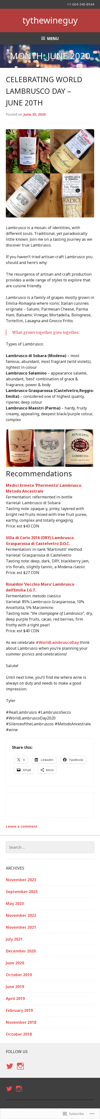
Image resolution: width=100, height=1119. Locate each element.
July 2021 (14, 939)
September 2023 (21, 891)
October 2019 (19, 974)
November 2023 (21, 879)
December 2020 (21, 951)
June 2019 (15, 986)
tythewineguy (50, 20)
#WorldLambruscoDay (57, 642)
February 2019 (19, 1010)
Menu (53, 38)
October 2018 (19, 1034)
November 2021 (21, 927)
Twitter (9, 1071)
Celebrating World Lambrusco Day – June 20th (44, 91)
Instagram (20, 1071)
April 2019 (15, 998)
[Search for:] (50, 847)
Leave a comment (21, 826)
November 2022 (21, 915)
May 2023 (15, 903)
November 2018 (21, 1022)
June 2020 (15, 963)
